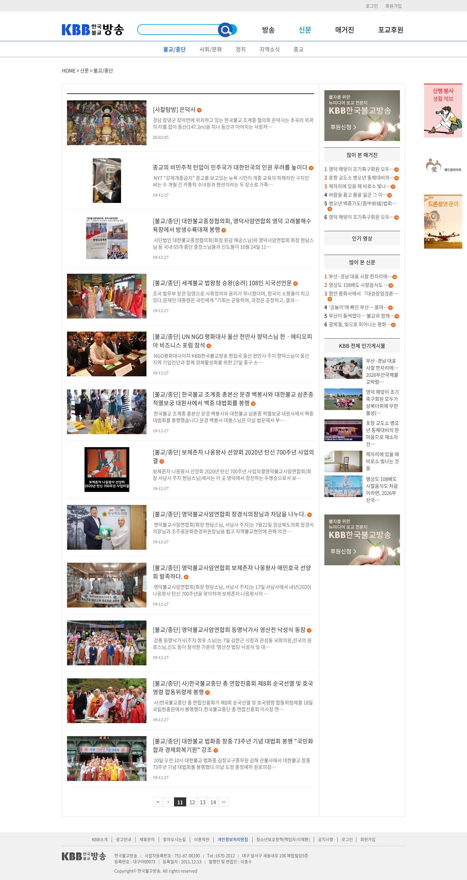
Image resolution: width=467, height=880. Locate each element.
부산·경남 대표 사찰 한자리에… (358, 276)
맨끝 (223, 802)
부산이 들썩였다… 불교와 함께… (359, 315)
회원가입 (393, 6)
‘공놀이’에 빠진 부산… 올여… (356, 307)
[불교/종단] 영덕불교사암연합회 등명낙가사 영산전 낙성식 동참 (229, 629)
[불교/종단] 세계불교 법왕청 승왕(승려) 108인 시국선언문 (222, 283)
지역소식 (270, 49)
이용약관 (201, 839)
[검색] (225, 30)
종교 (299, 49)
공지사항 (325, 839)
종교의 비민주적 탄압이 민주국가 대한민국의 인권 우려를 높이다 (230, 167)
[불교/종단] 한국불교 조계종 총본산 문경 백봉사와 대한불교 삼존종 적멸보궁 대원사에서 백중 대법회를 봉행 (233, 398)
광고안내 (123, 839)
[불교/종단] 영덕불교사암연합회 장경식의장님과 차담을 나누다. (229, 514)
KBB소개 (100, 839)
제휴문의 (147, 839)
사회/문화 (211, 49)
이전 (168, 802)
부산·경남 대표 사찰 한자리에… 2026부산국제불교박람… (382, 371)
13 (203, 802)
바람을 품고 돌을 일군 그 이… (355, 194)
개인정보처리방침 (233, 839)
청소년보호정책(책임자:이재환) (283, 839)
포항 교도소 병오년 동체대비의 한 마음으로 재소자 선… (382, 433)
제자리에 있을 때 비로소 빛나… (357, 186)
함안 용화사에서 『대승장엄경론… (361, 293)
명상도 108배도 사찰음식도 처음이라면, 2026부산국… (382, 489)
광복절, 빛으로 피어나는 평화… (357, 324)
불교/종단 (174, 49)
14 (213, 802)
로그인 (372, 6)
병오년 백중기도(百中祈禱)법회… (360, 203)
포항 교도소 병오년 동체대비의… (359, 177)
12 (192, 802)
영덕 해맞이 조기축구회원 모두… (359, 168)
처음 (157, 802)
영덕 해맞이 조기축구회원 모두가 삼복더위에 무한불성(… (382, 402)
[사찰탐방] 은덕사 (174, 109)
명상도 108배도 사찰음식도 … (356, 284)
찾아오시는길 (174, 839)
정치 (241, 49)
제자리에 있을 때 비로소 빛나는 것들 (382, 461)
